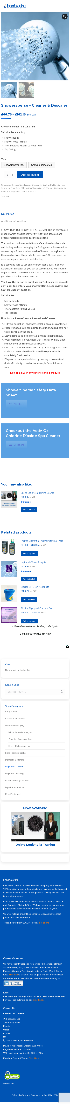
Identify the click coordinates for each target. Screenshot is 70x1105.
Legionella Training (14, 773)
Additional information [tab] (13, 220)
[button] (65, 16)
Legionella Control (14, 766)
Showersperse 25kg (41, 164)
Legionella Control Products (23, 191)
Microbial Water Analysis (20, 732)
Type (3, 159)
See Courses (29, 510)
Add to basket (30, 174)
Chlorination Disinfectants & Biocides (37, 188)
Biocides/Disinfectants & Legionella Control (30, 185)
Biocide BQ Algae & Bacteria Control (38, 608)
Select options (29, 553)
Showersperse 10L (14, 164)
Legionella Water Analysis (33, 562)
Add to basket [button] (29, 579)
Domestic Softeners (14, 760)
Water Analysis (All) (14, 725)
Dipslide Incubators (14, 787)
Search (61, 692)
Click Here (34, 1058)
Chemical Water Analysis (20, 739)
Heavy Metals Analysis (19, 746)
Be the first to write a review (35, 633)
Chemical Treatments (15, 718)
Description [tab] (7, 213)
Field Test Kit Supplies (16, 753)
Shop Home (11, 711)
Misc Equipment (13, 794)
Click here (19, 404)
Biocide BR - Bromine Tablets (35, 586)
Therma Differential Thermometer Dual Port (42, 540)
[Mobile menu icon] (63, 6)
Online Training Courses (17, 780)
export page (38, 1000)
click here (13, 974)
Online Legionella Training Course (37, 492)
